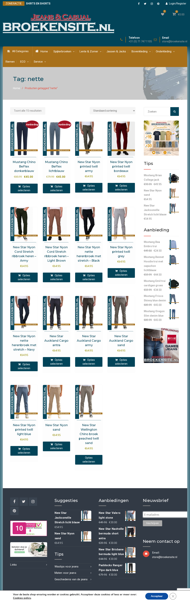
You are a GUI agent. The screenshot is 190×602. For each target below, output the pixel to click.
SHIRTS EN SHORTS (38, 3)
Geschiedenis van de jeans (71, 579)
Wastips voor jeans (67, 566)
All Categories (20, 51)
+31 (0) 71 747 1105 (140, 41)
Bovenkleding (140, 51)
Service (38, 61)
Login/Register (177, 3)
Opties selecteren (24, 188)
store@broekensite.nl (174, 41)
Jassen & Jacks (116, 51)
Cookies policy (22, 598)
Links (13, 564)
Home (44, 51)
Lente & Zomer (89, 51)
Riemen (10, 61)
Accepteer (157, 596)
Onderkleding (163, 51)
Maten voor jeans (65, 573)
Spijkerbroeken (62, 51)
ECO (22, 61)
